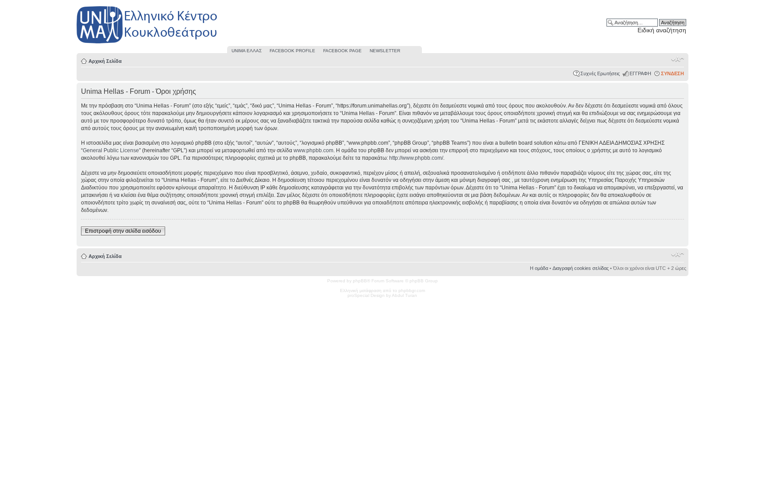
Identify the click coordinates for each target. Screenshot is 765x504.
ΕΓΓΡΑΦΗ (640, 73)
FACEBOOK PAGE (342, 50)
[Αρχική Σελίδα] (147, 43)
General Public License (111, 150)
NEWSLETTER (385, 50)
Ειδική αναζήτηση (662, 30)
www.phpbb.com (313, 150)
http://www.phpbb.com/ (416, 158)
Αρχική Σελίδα (105, 61)
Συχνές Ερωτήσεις (600, 73)
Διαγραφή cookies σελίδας (580, 268)
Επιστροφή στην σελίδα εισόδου (123, 231)
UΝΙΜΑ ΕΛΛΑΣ (247, 50)
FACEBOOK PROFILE (292, 50)
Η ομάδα (539, 268)
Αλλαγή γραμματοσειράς (677, 59)
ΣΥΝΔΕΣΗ (672, 73)
